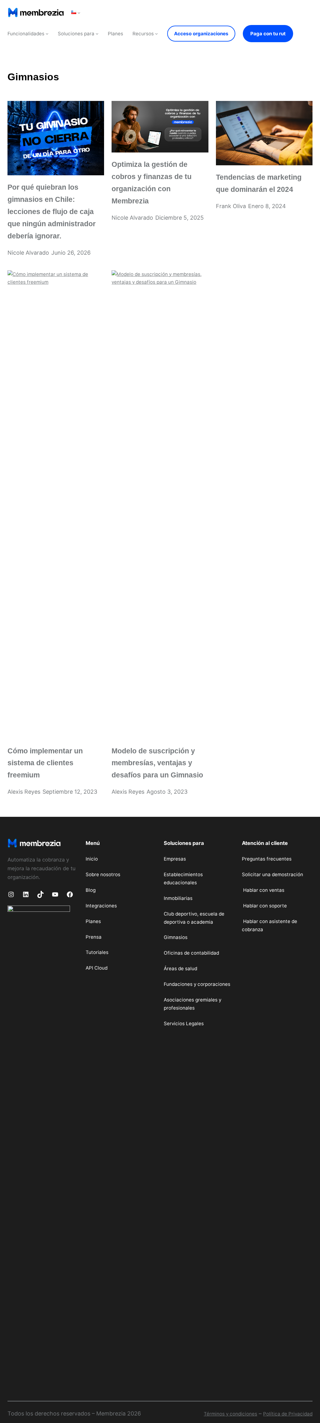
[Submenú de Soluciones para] (97, 33)
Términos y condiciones (230, 1414)
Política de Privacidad (287, 1414)
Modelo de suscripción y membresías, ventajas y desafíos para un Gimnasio (157, 763)
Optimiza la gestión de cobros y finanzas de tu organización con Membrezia (152, 182)
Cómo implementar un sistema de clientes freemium (45, 763)
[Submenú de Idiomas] (79, 12)
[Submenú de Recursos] (156, 33)
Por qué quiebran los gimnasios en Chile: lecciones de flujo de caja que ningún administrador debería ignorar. (52, 211)
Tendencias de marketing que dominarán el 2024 (259, 183)
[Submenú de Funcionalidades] (47, 33)
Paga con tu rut (268, 34)
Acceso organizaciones (201, 34)
